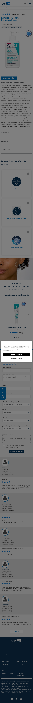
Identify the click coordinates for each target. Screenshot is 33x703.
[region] (16, 351)
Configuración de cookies (16, 358)
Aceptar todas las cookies (16, 354)
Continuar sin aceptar (7, 342)
